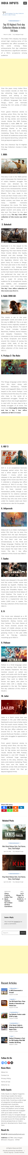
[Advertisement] (14, 72)
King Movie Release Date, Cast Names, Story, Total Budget (14, 877)
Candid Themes (19, 1152)
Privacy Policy (6, 1078)
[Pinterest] (4, 810)
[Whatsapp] (10, 810)
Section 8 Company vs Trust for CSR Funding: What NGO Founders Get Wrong (17, 1040)
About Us (4, 1072)
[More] (15, 810)
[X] (10, 807)
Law (11, 1036)
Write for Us (5, 1085)
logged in (17, 921)
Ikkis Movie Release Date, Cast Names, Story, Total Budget (14, 847)
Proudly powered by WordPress (13, 1150)
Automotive (14, 1012)
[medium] (11, 1062)
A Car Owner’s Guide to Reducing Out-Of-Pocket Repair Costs (16, 1027)
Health (12, 999)
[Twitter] (5, 1062)
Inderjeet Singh (19, 34)
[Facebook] (4, 807)
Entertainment (14, 20)
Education (13, 988)
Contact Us (5, 1075)
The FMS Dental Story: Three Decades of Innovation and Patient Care (17, 1003)
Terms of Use (5, 1082)
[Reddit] (15, 807)
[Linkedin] (21, 807)
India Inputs (10, 3)
